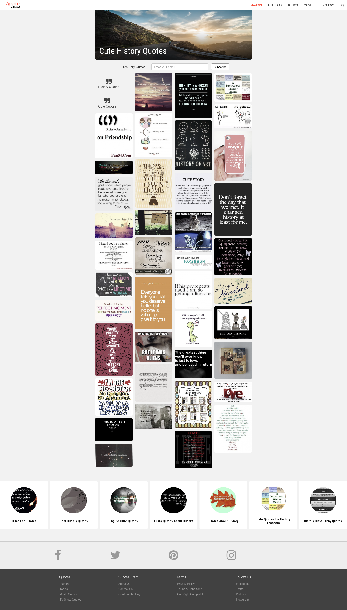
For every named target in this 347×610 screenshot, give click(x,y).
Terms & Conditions (189, 589)
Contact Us (125, 589)
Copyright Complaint (190, 594)
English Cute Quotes (74, 521)
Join (258, 5)
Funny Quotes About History (123, 521)
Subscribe (220, 67)
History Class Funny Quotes (273, 521)
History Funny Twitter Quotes (323, 521)
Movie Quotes (68, 594)
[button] (342, 5)
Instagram (242, 599)
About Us (124, 584)
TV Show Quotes (70, 599)
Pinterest (241, 594)
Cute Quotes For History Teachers (223, 521)
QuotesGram (13, 5)
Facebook (242, 584)
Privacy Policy (186, 584)
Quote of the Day (129, 594)
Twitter (240, 589)
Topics (293, 5)
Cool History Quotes (24, 521)
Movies (309, 5)
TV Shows (327, 5)
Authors (275, 5)
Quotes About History (173, 521)
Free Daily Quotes (133, 67)
